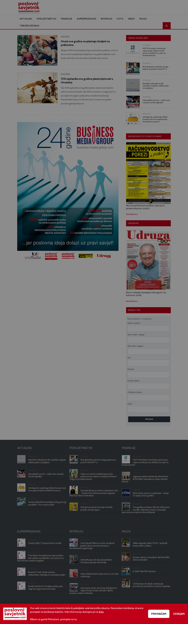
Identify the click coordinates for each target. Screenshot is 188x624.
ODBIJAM (179, 613)
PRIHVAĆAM (158, 613)
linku (101, 611)
